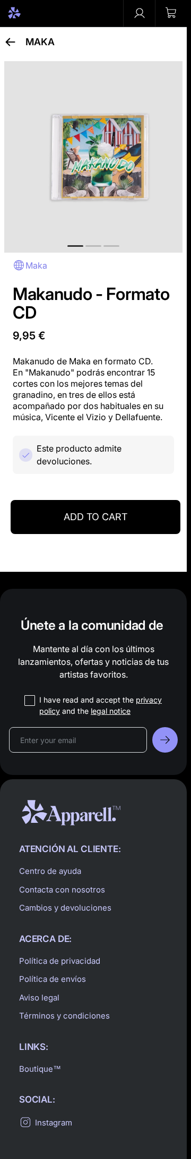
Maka (40, 42)
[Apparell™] (33, 13)
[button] (171, 13)
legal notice (111, 710)
